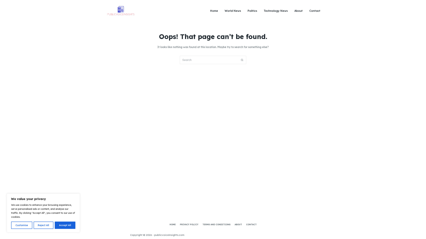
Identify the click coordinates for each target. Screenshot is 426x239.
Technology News (276, 10)
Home (214, 10)
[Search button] (242, 60)
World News (233, 10)
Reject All (43, 225)
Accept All (65, 225)
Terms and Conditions (216, 224)
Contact (314, 10)
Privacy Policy (189, 224)
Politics (252, 10)
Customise (21, 225)
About (298, 10)
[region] (43, 213)
